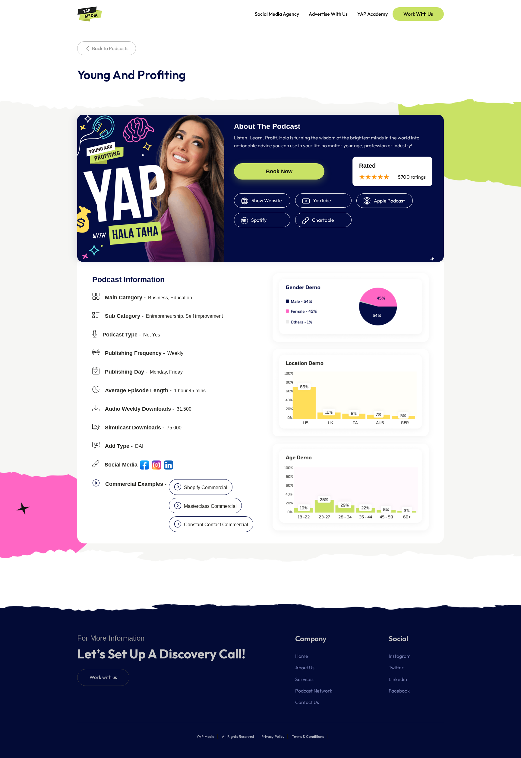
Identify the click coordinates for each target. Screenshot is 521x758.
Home (301, 656)
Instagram (400, 656)
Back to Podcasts (110, 48)
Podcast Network (313, 691)
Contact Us (307, 702)
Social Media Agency (277, 14)
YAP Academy (372, 14)
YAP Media (205, 736)
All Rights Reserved (238, 736)
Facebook (399, 691)
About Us (304, 667)
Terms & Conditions (308, 736)
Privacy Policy (273, 736)
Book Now (279, 171)
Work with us (103, 677)
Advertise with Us (328, 14)
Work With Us (418, 14)
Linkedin (398, 679)
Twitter (396, 667)
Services (304, 679)
